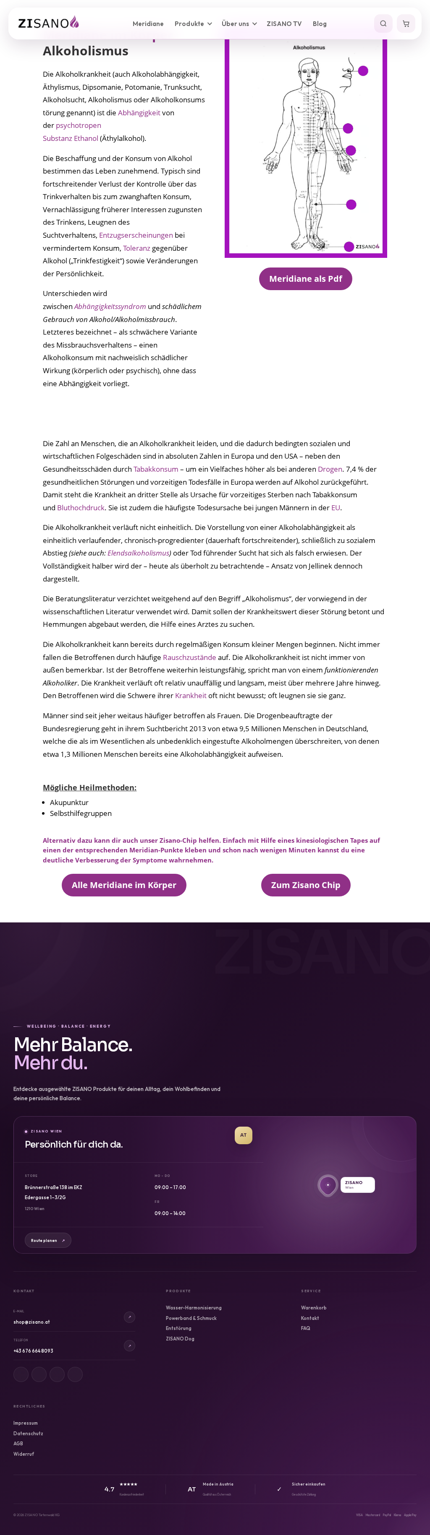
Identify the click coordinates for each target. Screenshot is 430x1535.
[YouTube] (75, 1374)
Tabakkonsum (156, 469)
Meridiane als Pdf (305, 278)
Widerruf (23, 1454)
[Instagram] (21, 1374)
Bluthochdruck (81, 507)
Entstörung (178, 1328)
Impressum (25, 1423)
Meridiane (148, 24)
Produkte (189, 24)
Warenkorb (314, 1308)
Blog (320, 24)
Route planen (48, 1240)
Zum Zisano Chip (306, 885)
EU (335, 507)
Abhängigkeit (139, 112)
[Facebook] (39, 1374)
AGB (18, 1444)
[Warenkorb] (406, 23)
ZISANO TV (284, 24)
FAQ (305, 1328)
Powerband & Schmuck (191, 1318)
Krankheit (191, 695)
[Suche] (383, 23)
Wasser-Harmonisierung (194, 1308)
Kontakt (310, 1318)
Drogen (330, 469)
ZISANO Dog (180, 1339)
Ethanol (86, 138)
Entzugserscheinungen (136, 235)
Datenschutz (28, 1433)
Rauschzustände (189, 657)
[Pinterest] (57, 1374)
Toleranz (136, 248)
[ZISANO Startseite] (51, 23)
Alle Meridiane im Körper (124, 885)
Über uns (235, 24)
